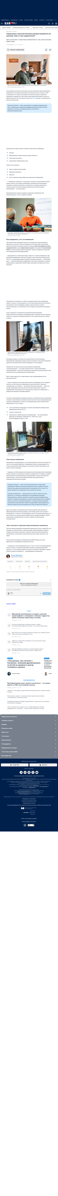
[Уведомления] (52, 23)
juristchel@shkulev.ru (44, 786)
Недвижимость (5, 20)
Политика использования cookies (29, 801)
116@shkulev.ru (35, 785)
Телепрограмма (28, 20)
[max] (29, 772)
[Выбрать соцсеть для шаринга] (50, 49)
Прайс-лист (5, 732)
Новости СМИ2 (11, 603)
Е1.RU (34, 98)
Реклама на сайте (7, 728)
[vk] (25, 772)
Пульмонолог (19, 561)
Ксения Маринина (16, 555)
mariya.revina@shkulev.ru (24, 793)
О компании (5, 736)
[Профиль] (56, 23)
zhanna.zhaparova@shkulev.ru (24, 791)
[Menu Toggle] (2, 23)
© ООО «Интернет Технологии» (29, 821)
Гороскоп (42, 20)
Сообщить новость (7, 720)
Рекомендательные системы (29, 803)
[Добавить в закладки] (46, 49)
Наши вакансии (6, 740)
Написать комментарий (17, 49)
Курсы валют (49, 20)
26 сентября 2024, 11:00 (11, 44)
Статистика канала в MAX (9, 751)
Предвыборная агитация (9, 748)
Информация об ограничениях (29, 798)
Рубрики (4, 724)
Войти (11, 594)
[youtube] (36, 772)
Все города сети (6, 755)
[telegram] (21, 772)
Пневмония (10, 561)
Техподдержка (6, 744)
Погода (21, 20)
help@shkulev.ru (32, 787)
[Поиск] (49, 23)
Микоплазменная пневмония (40, 561)
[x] (32, 772)
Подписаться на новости (9, 716)
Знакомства (14, 20)
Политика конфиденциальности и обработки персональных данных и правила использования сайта (29, 805)
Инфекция (27, 561)
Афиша (36, 20)
